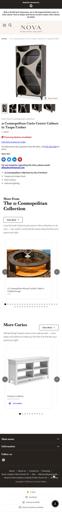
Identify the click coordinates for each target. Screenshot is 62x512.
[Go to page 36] (47, 306)
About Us (22, 471)
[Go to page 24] (17, 306)
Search (12, 471)
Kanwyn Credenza (15, 396)
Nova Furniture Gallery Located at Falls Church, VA (25, 477)
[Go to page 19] (49, 304)
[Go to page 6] (17, 304)
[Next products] (57, 272)
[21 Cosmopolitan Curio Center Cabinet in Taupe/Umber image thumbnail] (5, 108)
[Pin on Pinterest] (20, 159)
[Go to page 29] (29, 306)
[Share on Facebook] (3, 159)
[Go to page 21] (54, 304)
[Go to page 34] (42, 306)
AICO (6, 132)
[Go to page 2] (7, 304)
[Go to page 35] (44, 306)
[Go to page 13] (34, 304)
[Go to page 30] (32, 306)
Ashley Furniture (13, 399)
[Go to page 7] (20, 304)
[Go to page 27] (25, 306)
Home (4, 38)
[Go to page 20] (51, 304)
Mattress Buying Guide (47, 474)
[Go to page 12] (32, 304)
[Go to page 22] (56, 304)
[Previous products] (5, 272)
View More (11, 219)
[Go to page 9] (25, 304)
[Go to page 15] (39, 304)
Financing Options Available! (18, 137)
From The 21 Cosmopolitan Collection (18, 119)
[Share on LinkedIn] (14, 159)
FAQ (33, 474)
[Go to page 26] (22, 306)
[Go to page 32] (37, 306)
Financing (46, 471)
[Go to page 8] (22, 304)
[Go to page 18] (47, 304)
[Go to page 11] (29, 304)
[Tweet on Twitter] (9, 159)
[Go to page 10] (27, 304)
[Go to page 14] (37, 304)
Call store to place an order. (13, 142)
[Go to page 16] (42, 304)
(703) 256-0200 (50, 146)
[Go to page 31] (34, 306)
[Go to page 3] (10, 304)
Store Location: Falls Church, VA (15, 474)
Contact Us (33, 471)
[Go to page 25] (20, 306)
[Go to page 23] (15, 306)
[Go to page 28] (27, 306)
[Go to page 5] (15, 304)
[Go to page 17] (44, 304)
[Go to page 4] (12, 304)
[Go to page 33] (39, 306)
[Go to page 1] (5, 304)
